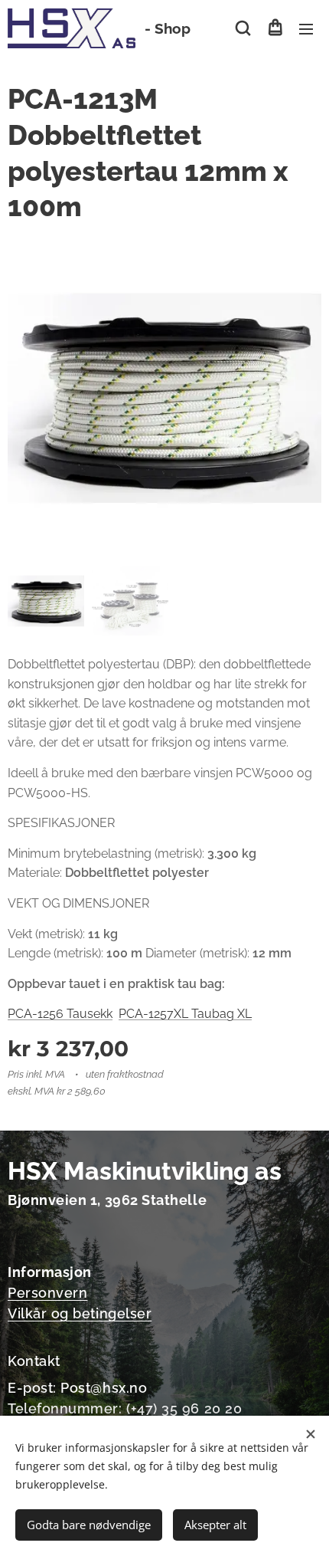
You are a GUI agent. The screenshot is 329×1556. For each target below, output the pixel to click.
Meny (306, 28)
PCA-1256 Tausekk (60, 1013)
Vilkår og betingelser (79, 1313)
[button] (242, 28)
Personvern (47, 1293)
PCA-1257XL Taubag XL (185, 1013)
